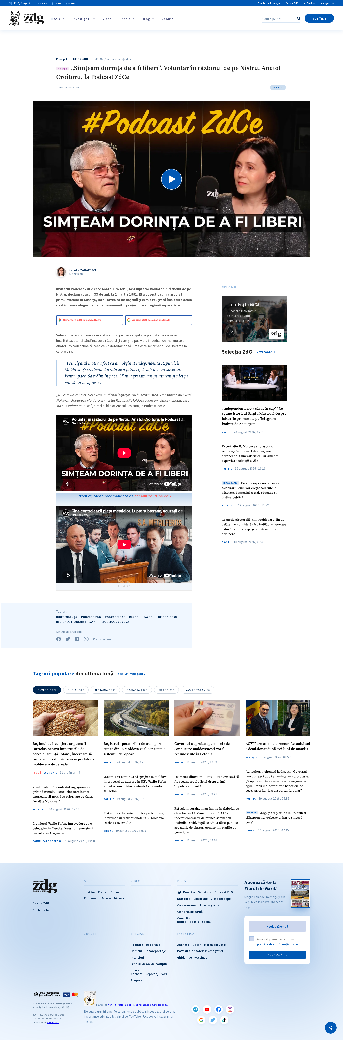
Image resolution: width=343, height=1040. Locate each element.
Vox (164, 974)
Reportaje (153, 945)
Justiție (251, 757)
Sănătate (204, 892)
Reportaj (152, 974)
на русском (327, 3)
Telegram (195, 1009)
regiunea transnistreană (76, 622)
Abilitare (137, 945)
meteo (167, 690)
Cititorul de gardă (190, 912)
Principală (62, 59)
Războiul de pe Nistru (160, 617)
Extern (106, 898)
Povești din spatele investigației (200, 951)
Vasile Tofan (198, 690)
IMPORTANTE (81, 59)
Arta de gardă (209, 905)
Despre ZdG (292, 3)
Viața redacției (221, 899)
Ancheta (183, 945)
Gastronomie (186, 905)
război (134, 617)
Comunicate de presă (47, 841)
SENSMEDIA (53, 1022)
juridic (181, 922)
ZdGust (167, 19)
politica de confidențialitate (277, 944)
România (137, 690)
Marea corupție (215, 945)
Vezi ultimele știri (130, 673)
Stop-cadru (139, 980)
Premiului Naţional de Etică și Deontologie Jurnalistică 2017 (138, 1004)
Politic (227, 469)
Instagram (230, 1009)
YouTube (207, 1009)
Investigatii (82, 19)
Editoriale (201, 899)
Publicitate (41, 910)
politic (194, 922)
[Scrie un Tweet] (68, 639)
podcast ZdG (91, 617)
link (231, 330)
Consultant (185, 918)
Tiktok (224, 1020)
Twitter (213, 1020)
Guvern (47, 690)
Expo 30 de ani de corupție (149, 964)
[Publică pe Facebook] (58, 639)
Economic (228, 505)
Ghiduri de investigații (193, 957)
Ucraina (105, 690)
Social (226, 432)
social (206, 922)
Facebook (218, 1009)
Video (107, 19)
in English (309, 3)
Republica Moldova (114, 622)
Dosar (197, 945)
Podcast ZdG (224, 892)
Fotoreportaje (155, 951)
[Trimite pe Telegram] (77, 639)
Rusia (76, 690)
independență (66, 617)
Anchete (136, 974)
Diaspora (183, 899)
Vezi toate (265, 352)
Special (125, 19)
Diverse (119, 898)
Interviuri (137, 957)
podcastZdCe (115, 617)
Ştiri (57, 19)
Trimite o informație (269, 3)
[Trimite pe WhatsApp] (86, 639)
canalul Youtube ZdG (152, 495)
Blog (146, 19)
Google (201, 1020)
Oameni (250, 830)
